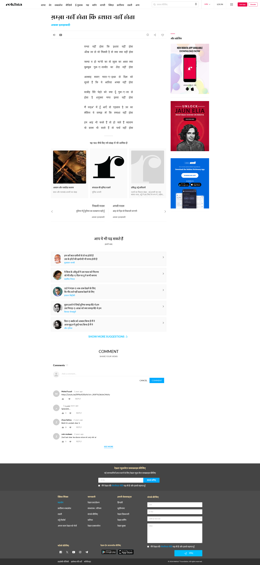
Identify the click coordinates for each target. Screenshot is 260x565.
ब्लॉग (94, 5)
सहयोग (60, 502)
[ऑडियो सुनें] (54, 35)
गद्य (87, 5)
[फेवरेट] (162, 35)
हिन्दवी (120, 502)
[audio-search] (196, 4)
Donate (253, 4)
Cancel (143, 380)
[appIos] (126, 552)
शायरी (102, 5)
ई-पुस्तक (79, 5)
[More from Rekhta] (231, 4)
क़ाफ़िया (120, 5)
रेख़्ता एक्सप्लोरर (94, 526)
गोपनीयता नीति (117, 485)
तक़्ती (129, 5)
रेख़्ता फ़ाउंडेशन (94, 502)
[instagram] (80, 552)
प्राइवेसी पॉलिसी (63, 561)
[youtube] (74, 552)
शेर (50, 5)
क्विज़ (111, 5)
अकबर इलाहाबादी (60, 25)
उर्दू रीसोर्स (61, 520)
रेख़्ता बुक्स (121, 526)
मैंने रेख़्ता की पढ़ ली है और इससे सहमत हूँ (123, 485)
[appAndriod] (108, 552)
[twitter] (67, 552)
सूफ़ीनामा (121, 508)
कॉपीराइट (87, 561)
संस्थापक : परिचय (94, 508)
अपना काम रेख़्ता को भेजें (67, 526)
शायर (43, 5)
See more (108, 447)
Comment (157, 380)
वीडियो (69, 5)
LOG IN (220, 4)
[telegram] (86, 552)
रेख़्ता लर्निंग (121, 520)
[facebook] (60, 552)
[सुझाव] (147, 34)
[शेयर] (155, 35)
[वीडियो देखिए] (60, 35)
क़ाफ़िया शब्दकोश (64, 508)
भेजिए (191, 553)
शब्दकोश (58, 5)
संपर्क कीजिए (93, 514)
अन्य (137, 5)
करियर (90, 520)
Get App (242, 4)
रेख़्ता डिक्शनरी (123, 514)
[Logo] (14, 5)
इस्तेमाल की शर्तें (76, 561)
